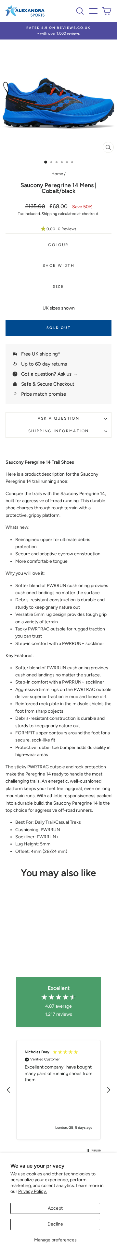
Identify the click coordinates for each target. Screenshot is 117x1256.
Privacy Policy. (32, 1191)
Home (57, 173)
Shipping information (58, 431)
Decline (55, 1224)
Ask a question (59, 418)
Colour (58, 245)
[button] (58, 229)
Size (58, 286)
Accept (55, 1208)
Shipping (49, 213)
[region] (58, 1090)
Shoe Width (58, 265)
